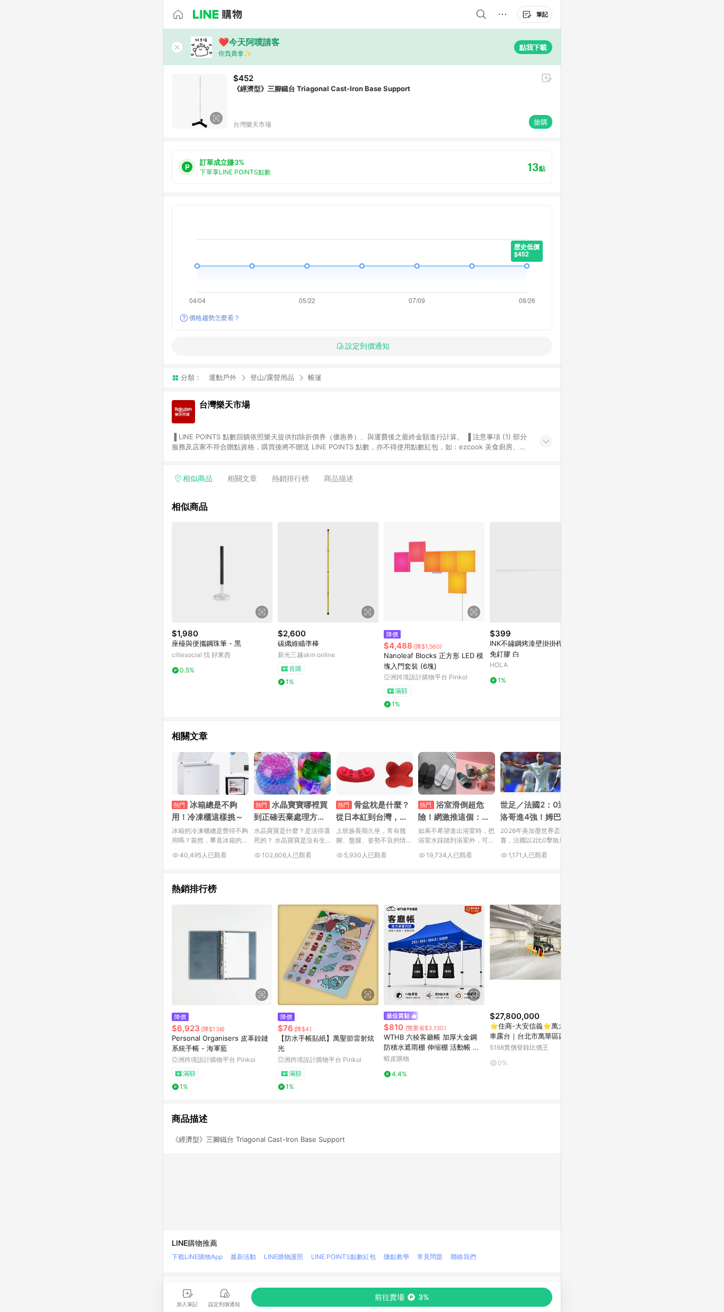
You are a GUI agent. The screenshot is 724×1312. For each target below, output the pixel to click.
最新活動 (243, 1257)
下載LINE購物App (197, 1257)
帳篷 (315, 378)
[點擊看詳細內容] (222, 572)
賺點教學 (396, 1257)
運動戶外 (222, 377)
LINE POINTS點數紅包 (343, 1257)
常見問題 (430, 1257)
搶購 (541, 122)
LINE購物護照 (283, 1257)
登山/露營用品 (272, 377)
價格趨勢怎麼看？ (214, 318)
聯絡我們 (463, 1257)
